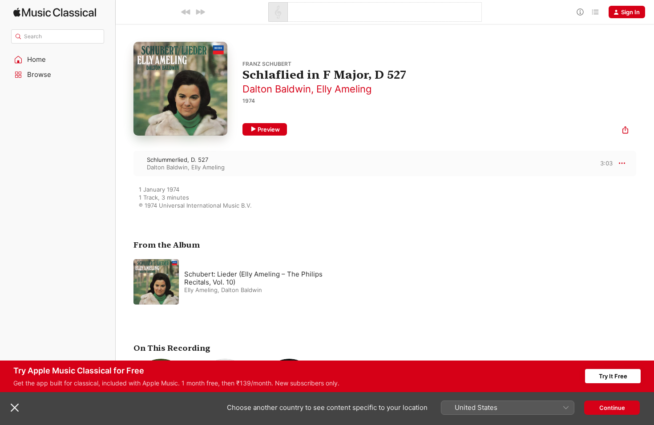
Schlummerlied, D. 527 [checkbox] (177, 159)
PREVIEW (603, 163)
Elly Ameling (343, 89)
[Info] (580, 12)
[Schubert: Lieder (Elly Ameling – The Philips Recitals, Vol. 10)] (244, 282)
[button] (58, 59)
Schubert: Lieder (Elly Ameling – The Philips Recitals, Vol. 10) (253, 278)
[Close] (15, 408)
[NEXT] (200, 12)
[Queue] (595, 12)
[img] (54, 12)
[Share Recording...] (625, 131)
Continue (612, 407)
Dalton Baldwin (276, 89)
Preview (269, 129)
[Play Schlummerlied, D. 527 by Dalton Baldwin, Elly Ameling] (124, 163)
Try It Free (613, 376)
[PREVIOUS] (186, 12)
